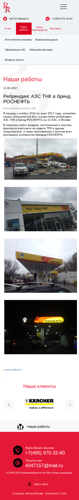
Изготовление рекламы (18, 39)
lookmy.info (51, 493)
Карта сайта (41, 484)
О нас (8, 28)
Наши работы (23, 28)
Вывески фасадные (46, 39)
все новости (13, 369)
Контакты (55, 28)
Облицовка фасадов (40, 49)
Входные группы (14, 59)
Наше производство (39, 28)
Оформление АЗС (15, 49)
